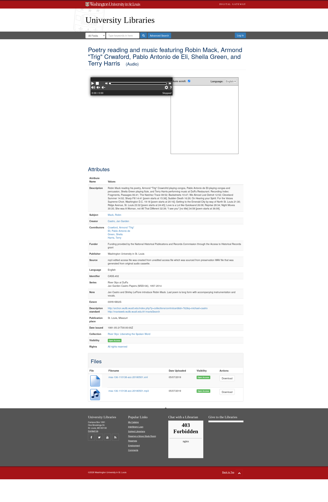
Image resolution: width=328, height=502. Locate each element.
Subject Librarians (136, 431)
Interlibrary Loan (135, 426)
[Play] (93, 84)
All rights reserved (117, 346)
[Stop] (97, 84)
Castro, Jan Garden (118, 221)
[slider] (110, 83)
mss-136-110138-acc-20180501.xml (128, 377)
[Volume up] (98, 88)
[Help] (171, 88)
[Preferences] (166, 88)
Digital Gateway (232, 4)
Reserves (132, 440)
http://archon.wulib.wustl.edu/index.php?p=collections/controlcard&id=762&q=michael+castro (158, 308)
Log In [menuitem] (240, 35)
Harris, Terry (114, 237)
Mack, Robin (114, 214)
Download (227, 378)
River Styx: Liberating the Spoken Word (129, 334)
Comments (133, 450)
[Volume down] (103, 88)
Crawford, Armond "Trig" (121, 227)
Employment (134, 445)
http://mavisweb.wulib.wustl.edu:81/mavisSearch (134, 311)
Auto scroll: (179, 81)
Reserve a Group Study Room (142, 436)
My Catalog (133, 422)
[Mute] (93, 88)
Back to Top (228, 472)
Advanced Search (159, 35)
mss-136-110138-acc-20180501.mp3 (128, 390)
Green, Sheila (115, 234)
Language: (217, 81)
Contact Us (93, 430)
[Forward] (170, 84)
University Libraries (120, 20)
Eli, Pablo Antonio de (119, 230)
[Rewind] (106, 84)
